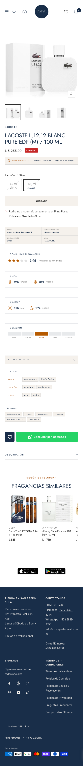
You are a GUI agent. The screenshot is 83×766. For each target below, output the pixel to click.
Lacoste (11, 127)
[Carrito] (76, 11)
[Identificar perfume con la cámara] (24, 11)
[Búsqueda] (14, 11)
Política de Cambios (58, 678)
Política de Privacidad (59, 697)
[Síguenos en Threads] (18, 683)
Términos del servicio (59, 671)
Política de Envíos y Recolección (57, 688)
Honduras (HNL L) (16, 726)
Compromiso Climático (60, 712)
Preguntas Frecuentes (59, 705)
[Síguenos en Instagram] (27, 683)
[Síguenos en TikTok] (27, 692)
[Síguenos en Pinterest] (9, 692)
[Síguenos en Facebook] (9, 683)
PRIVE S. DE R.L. (34, 737)
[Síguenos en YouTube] (18, 692)
